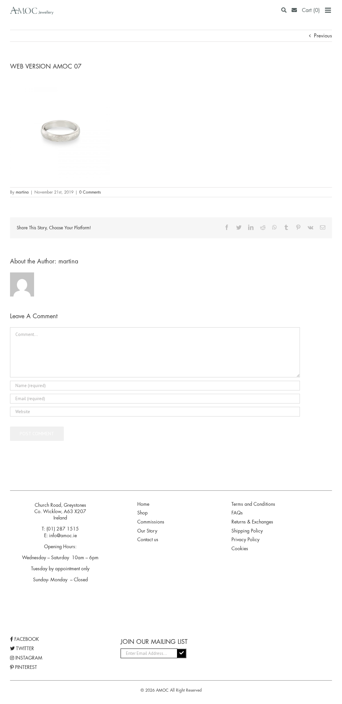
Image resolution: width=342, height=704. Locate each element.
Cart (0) (311, 10)
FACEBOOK (26, 639)
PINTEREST (25, 667)
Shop (142, 513)
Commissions (150, 522)
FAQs (237, 513)
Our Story (147, 531)
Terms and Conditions (253, 504)
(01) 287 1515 (62, 529)
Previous (323, 35)
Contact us (147, 540)
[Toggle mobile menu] (328, 10)
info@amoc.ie (63, 536)
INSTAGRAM (28, 658)
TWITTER (24, 649)
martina (22, 192)
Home (143, 504)
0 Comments (90, 192)
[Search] (284, 10)
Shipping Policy (247, 531)
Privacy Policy (245, 540)
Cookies (239, 549)
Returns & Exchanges (252, 522)
